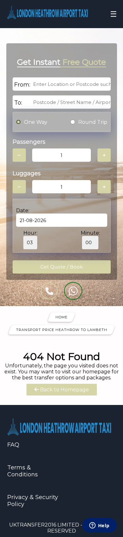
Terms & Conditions (22, 471)
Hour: (30, 233)
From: (22, 84)
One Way (35, 122)
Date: (22, 211)
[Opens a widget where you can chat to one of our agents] (99, 526)
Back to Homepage (64, 390)
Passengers (29, 141)
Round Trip (92, 122)
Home (61, 317)
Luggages (27, 173)
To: (18, 102)
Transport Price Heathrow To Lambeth (61, 330)
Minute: (90, 233)
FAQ (13, 444)
